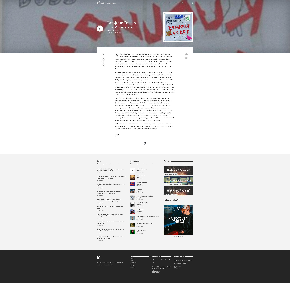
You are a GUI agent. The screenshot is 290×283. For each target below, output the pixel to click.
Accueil (132, 258)
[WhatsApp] (103, 62)
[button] (175, 236)
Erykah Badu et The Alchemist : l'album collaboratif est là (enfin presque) (109, 200)
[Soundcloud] (165, 259)
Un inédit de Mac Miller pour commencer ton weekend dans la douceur (110, 169)
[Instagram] (189, 3)
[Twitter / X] (103, 58)
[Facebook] (187, 3)
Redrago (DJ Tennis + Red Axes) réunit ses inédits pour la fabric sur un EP (110, 215)
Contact (178, 266)
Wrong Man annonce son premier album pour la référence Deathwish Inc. (111, 230)
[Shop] (192, 3)
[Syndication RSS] (153, 262)
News (151, 2)
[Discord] (161, 259)
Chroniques (157, 2)
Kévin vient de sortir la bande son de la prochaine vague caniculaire (109, 192)
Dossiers (163, 2)
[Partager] (103, 65)
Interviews (170, 2)
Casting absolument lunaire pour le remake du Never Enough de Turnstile (111, 177)
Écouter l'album (122, 135)
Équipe (178, 268)
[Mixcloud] (169, 259)
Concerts (177, 2)
